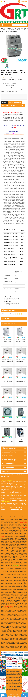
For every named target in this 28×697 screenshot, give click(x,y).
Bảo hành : (7, 87)
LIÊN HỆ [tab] (22, 105)
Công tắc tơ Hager (21, 440)
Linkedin (19, 79)
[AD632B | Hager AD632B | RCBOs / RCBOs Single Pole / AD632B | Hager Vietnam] (7, 332)
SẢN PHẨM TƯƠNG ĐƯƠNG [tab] (9, 105)
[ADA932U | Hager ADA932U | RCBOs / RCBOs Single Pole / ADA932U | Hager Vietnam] (20, 332)
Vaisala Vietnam (15, 531)
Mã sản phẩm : (6, 83)
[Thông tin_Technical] (3, 685)
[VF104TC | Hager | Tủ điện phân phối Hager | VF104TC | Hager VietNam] (20, 352)
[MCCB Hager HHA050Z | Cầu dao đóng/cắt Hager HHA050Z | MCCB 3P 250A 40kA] (14, 48)
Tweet (12, 79)
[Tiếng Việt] (1, 1)
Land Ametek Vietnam (6, 531)
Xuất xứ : (8, 85)
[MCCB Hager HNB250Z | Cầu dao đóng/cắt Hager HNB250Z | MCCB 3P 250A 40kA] (7, 432)
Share (4, 79)
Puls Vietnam (13, 535)
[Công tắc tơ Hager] (20, 432)
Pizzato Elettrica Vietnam (7, 519)
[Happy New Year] (25, 668)
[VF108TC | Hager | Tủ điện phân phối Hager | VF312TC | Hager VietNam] (7, 372)
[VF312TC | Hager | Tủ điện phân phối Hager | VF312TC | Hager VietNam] (20, 392)
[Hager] (3, 657)
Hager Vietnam (20, 535)
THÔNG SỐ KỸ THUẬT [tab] (15, 102)
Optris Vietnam (23, 531)
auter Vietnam (23, 530)
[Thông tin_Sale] (25, 685)
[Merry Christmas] (3, 668)
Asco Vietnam (4, 530)
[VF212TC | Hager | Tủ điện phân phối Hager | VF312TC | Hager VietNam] (7, 392)
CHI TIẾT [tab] (4, 102)
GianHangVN (17, 696)
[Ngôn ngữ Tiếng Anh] (4, 1)
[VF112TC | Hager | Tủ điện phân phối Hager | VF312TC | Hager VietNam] (20, 372)
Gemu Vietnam (21, 571)
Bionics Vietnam (18, 533)
